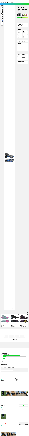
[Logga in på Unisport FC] (26, 1)
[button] (2, 8)
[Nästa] (14, 308)
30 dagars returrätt (21, 24)
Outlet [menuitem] (15, 2)
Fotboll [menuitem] (1, 2)
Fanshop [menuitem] (3, 2)
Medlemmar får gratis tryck (21, 25)
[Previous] (26, 312)
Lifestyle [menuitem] (9, 2)
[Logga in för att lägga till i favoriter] (9, 314)
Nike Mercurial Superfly (14, 339)
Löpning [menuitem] (7, 2)
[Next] (27, 312)
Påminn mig (22, 17)
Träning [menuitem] (5, 2)
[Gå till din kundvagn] (27, 1)
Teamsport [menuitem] (12, 2)
